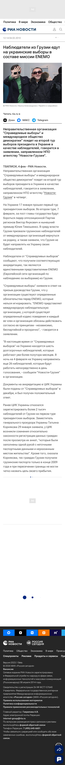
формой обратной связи (32, 725)
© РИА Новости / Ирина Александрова (20, 106)
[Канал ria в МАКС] (9, 633)
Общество (21, 651)
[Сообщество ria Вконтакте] (32, 633)
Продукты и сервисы (46, 656)
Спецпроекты (10, 656)
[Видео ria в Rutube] (55, 633)
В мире (49, 651)
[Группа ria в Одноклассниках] (44, 633)
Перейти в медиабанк (47, 106)
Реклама (26, 656)
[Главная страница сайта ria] (19, 29)
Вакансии (8, 669)
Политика (8, 651)
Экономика (36, 651)
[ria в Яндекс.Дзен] (20, 633)
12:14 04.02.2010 (12, 38)
